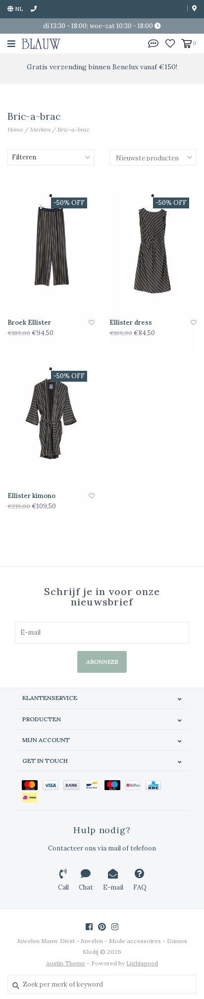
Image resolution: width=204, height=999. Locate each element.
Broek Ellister (29, 323)
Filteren (24, 157)
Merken (40, 129)
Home (15, 129)
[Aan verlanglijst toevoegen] (92, 322)
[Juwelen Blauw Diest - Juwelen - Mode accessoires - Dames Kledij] (41, 43)
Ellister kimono (31, 496)
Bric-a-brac (73, 129)
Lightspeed (142, 963)
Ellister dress (130, 323)
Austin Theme (65, 963)
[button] (153, 43)
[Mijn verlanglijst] (170, 43)
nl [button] (18, 8)
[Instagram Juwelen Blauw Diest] (114, 927)
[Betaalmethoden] (32, 784)
